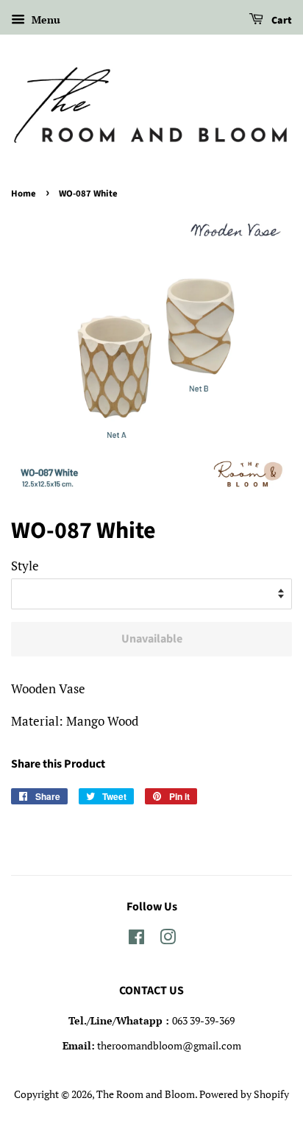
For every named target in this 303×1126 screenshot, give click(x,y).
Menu (44, 19)
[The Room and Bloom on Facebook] (136, 939)
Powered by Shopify (244, 1094)
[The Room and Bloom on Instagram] (168, 939)
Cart (280, 20)
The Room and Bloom (145, 1094)
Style (25, 565)
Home (23, 193)
